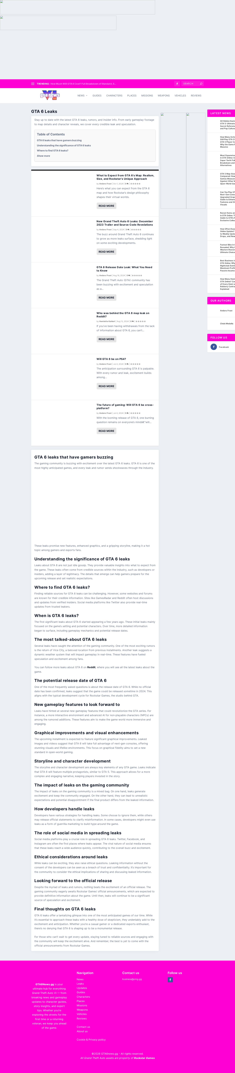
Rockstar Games (144, 1058)
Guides (97, 95)
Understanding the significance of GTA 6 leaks (64, 145)
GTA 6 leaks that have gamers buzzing (59, 140)
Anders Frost (105, 183)
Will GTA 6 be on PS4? (111, 359)
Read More (106, 205)
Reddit (91, 667)
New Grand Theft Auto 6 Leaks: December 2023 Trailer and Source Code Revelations (125, 223)
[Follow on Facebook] (170, 979)
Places (132, 95)
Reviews (196, 95)
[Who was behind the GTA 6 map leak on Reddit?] (63, 331)
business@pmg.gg (132, 979)
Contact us (83, 1026)
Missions (147, 95)
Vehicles (180, 95)
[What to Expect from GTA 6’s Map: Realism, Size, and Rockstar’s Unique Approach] (63, 193)
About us (82, 1031)
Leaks (80, 983)
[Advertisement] (117, 55)
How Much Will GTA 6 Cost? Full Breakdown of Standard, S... (83, 83)
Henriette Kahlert (107, 321)
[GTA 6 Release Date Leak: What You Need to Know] (63, 285)
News (81, 95)
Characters (114, 95)
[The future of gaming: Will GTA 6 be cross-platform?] (63, 423)
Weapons (164, 95)
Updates (82, 988)
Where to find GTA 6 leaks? (52, 150)
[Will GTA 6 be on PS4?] (63, 377)
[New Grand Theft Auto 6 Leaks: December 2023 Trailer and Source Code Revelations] (63, 239)
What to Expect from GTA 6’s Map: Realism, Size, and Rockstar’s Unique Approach (125, 177)
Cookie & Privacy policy (91, 1039)
